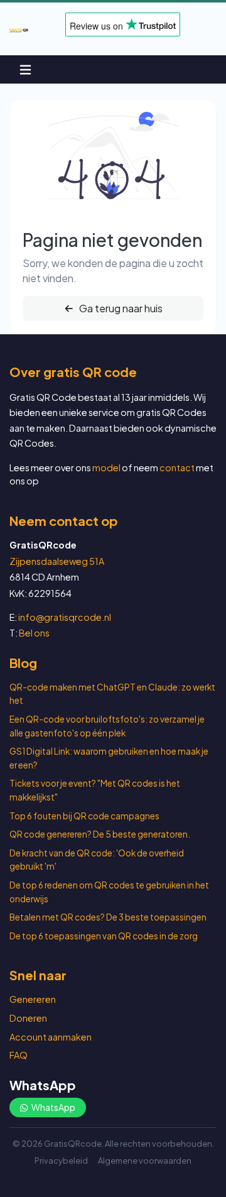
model (106, 467)
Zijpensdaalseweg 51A (56, 561)
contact (177, 467)
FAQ (18, 1055)
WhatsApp (52, 1107)
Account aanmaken (50, 1036)
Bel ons (34, 632)
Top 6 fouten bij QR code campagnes (84, 816)
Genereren (32, 999)
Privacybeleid (61, 1161)
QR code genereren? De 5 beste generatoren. (99, 834)
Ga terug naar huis (120, 308)
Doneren (28, 1018)
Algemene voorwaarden (144, 1161)
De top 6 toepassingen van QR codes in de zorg (103, 936)
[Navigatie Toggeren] (25, 69)
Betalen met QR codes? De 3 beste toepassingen (108, 917)
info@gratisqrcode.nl (64, 617)
